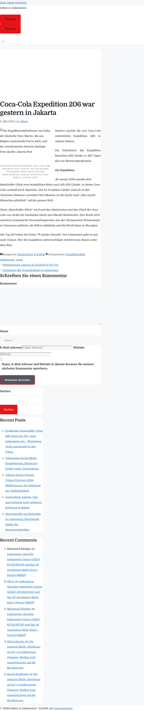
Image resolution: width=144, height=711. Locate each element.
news (19, 259)
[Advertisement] (50, 73)
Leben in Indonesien (13, 7)
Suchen (5, 391)
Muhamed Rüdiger (19, 608)
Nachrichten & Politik (31, 254)
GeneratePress (63, 708)
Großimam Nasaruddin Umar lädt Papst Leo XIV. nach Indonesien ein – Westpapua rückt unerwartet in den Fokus (24, 441)
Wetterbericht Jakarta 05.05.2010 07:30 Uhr (31, 265)
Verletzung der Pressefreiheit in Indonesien (30, 270)
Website (78, 347)
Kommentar (8, 283)
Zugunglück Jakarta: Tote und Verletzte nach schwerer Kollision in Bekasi (23, 502)
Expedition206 (75, 254)
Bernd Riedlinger (18, 674)
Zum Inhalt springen (13, 2)
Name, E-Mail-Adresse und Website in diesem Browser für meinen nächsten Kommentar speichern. (48, 366)
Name (4, 331)
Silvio (10, 581)
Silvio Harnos (16, 641)
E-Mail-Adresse (10, 347)
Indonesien (7, 259)
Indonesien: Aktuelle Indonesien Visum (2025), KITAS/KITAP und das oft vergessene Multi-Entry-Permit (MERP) (24, 565)
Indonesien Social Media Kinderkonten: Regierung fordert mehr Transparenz (22, 463)
